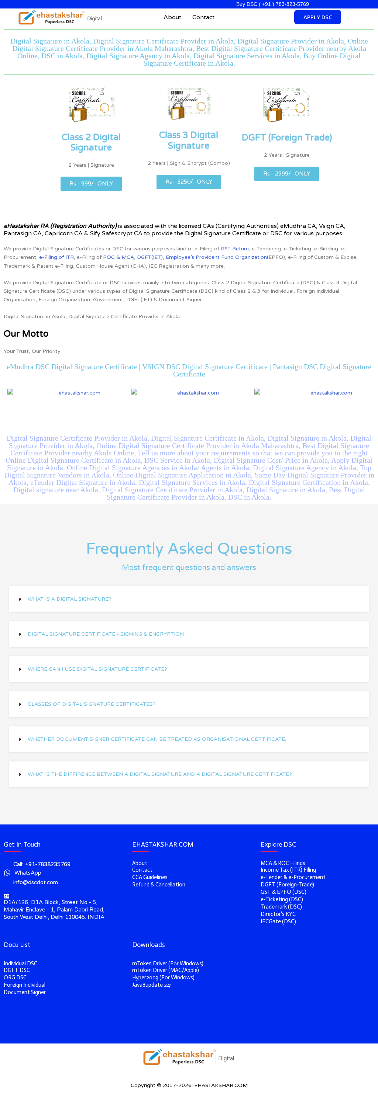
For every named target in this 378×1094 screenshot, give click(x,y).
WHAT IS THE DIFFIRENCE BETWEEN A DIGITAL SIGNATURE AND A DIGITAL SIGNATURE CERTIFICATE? (160, 774)
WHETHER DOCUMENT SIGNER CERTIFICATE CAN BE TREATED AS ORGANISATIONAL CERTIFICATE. (157, 739)
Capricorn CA (64, 233)
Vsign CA (331, 226)
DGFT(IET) (150, 257)
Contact (203, 17)
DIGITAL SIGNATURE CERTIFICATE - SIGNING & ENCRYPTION (106, 634)
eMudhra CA (298, 226)
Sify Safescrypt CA (116, 233)
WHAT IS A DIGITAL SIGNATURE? (69, 599)
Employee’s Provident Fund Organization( (217, 257)
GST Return (235, 249)
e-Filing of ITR (56, 257)
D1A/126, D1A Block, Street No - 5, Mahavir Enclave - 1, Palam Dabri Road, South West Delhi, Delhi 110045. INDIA (54, 909)
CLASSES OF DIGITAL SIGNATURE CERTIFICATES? (92, 704)
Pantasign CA (23, 233)
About (172, 17)
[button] (189, 599)
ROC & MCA (118, 257)
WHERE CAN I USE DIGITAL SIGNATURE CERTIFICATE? (97, 669)
